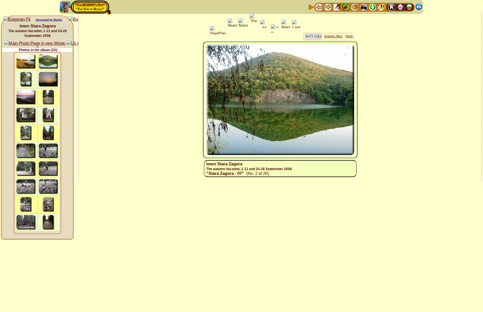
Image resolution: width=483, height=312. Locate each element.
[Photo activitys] (363, 6)
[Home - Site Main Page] (391, 6)
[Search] (381, 6)
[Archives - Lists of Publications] (336, 6)
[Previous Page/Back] (319, 6)
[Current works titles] (354, 6)
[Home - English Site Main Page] (400, 6)
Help (349, 36)
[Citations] (345, 6)
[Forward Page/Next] (328, 6)
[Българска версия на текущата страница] (17, 19)
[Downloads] (372, 6)
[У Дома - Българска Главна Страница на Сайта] (409, 6)
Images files (333, 36)
